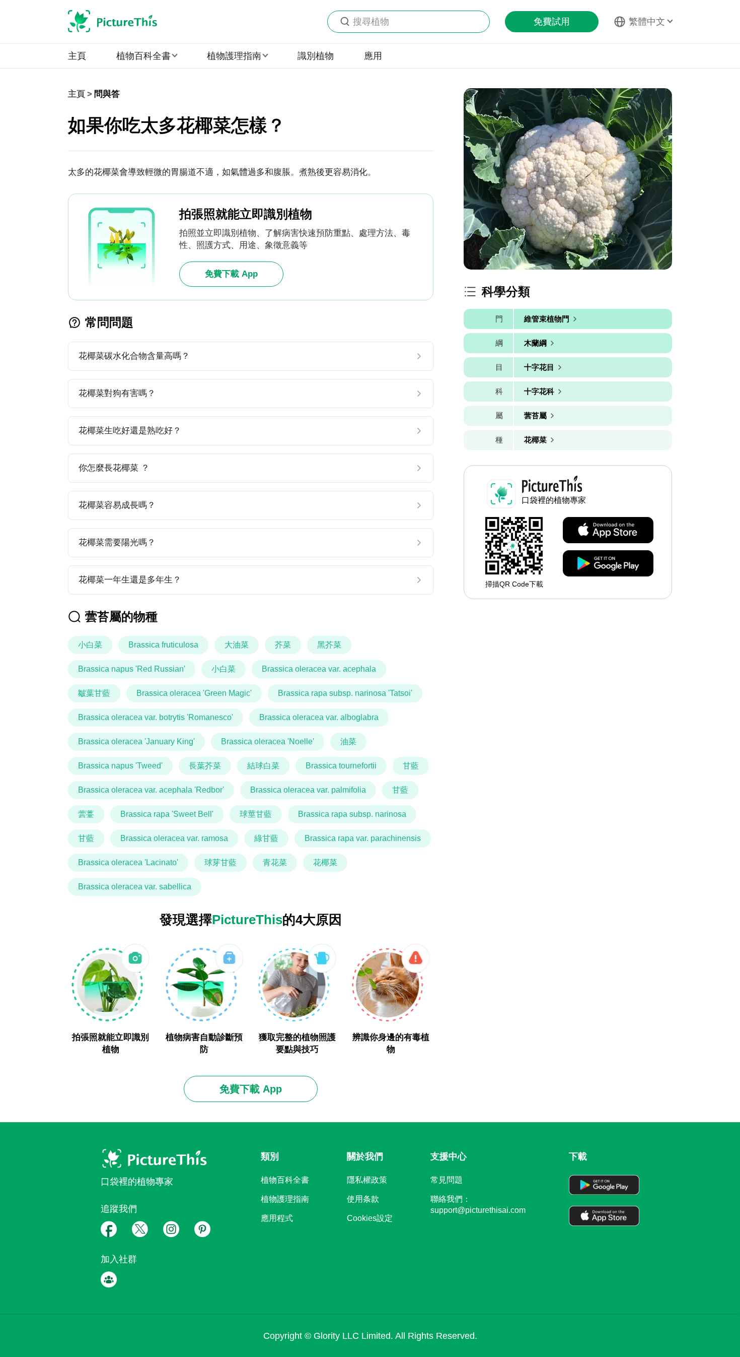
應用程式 (277, 1218)
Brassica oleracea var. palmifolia (308, 790)
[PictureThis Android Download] (608, 563)
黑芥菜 (329, 644)
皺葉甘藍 (94, 693)
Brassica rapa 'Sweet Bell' (166, 814)
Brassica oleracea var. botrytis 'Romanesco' (155, 717)
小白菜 (90, 644)
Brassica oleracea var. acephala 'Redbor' (151, 790)
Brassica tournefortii (341, 765)
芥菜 (283, 644)
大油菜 (237, 644)
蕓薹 (86, 814)
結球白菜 (263, 765)
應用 (373, 56)
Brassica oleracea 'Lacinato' (128, 862)
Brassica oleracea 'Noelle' (267, 741)
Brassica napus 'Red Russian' (131, 669)
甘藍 (411, 765)
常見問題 (446, 1180)
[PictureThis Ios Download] (608, 530)
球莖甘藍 (256, 814)
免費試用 (552, 22)
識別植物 (316, 56)
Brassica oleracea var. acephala (319, 669)
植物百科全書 (285, 1180)
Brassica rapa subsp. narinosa (352, 814)
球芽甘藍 (220, 862)
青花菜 (275, 862)
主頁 (77, 56)
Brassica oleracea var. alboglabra (319, 717)
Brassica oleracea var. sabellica (134, 886)
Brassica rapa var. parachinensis (363, 838)
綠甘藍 (266, 838)
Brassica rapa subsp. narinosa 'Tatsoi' (345, 693)
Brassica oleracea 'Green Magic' (194, 693)
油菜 (348, 741)
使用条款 (363, 1199)
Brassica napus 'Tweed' (120, 765)
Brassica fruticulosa (163, 644)
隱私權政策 (367, 1180)
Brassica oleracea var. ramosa (174, 838)
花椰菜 (325, 862)
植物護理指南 (285, 1199)
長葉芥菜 (205, 765)
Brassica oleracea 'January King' (136, 741)
